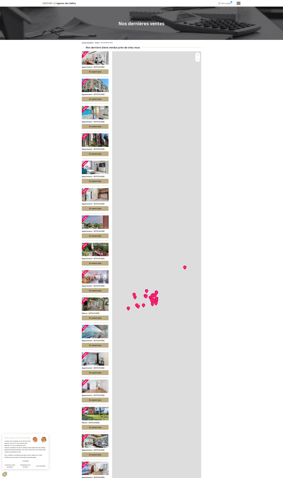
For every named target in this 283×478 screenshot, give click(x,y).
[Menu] (239, 3)
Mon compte (226, 3)
